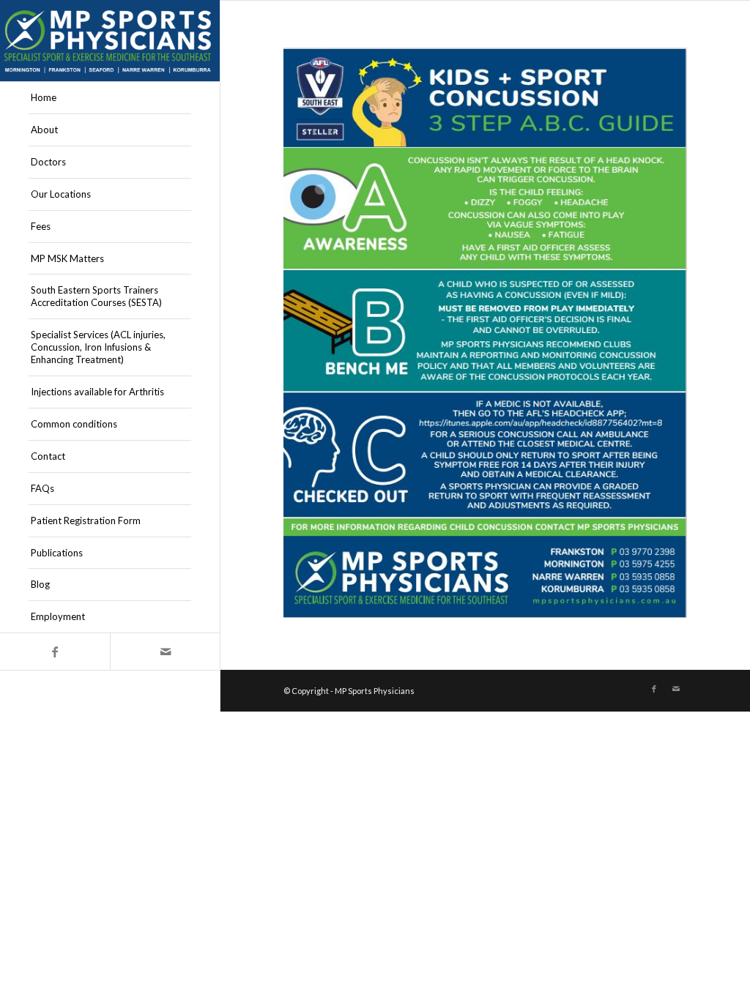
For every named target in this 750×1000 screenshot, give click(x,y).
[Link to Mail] (165, 651)
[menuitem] (110, 98)
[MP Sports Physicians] (110, 40)
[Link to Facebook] (55, 651)
